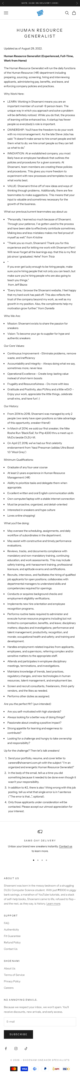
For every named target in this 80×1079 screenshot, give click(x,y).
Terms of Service (14, 975)
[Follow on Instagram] (16, 1048)
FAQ (6, 923)
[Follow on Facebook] (6, 1048)
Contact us (65, 846)
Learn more (53, 903)
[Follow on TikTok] (26, 1048)
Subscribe (18, 1034)
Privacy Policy (12, 981)
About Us (9, 968)
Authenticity (11, 929)
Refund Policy (12, 942)
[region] (40, 841)
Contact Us (10, 949)
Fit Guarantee (12, 936)
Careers (9, 988)
